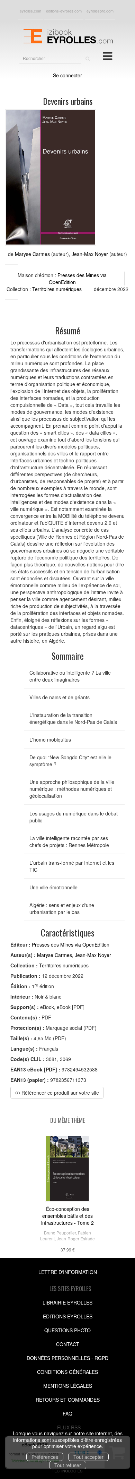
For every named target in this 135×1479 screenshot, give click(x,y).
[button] (50, 177)
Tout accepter (88, 1456)
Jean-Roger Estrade (76, 1238)
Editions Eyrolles (67, 1316)
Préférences (45, 1456)
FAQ (67, 1413)
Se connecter (67, 75)
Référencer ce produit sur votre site (59, 1092)
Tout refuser (67, 1465)
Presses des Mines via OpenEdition (70, 944)
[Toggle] (107, 55)
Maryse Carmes (32, 253)
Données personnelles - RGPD (67, 1357)
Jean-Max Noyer (90, 253)
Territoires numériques (57, 288)
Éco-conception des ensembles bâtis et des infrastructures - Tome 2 (67, 1215)
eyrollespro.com (100, 11)
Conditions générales (67, 1371)
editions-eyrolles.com (64, 11)
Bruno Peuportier (60, 1233)
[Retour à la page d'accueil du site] (67, 35)
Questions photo (67, 1330)
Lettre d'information (67, 1271)
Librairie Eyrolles (67, 1302)
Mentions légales (67, 1385)
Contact (67, 1344)
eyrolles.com (30, 11)
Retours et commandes (68, 1399)
